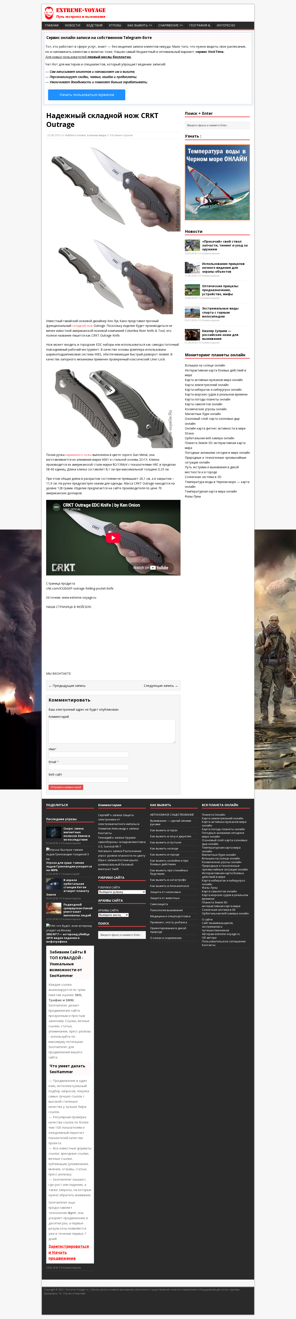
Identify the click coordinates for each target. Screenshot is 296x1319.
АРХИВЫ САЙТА (108, 910)
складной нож (83, 326)
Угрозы (115, 25)
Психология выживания (166, 910)
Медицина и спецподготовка (170, 916)
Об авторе (209, 938)
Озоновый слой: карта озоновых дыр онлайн (224, 842)
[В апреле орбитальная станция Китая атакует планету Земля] (53, 887)
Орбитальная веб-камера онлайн (209, 438)
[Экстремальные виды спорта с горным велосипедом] (192, 315)
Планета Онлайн (213, 815)
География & (199, 25)
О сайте (207, 919)
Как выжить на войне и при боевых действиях (169, 862)
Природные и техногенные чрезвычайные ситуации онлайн (225, 867)
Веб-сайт (55, 774)
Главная (52, 25)
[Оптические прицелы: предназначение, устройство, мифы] (192, 293)
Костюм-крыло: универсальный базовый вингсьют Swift (118, 864)
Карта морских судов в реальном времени (216, 394)
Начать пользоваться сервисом (87, 94)
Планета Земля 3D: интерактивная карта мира (221, 904)
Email (53, 762)
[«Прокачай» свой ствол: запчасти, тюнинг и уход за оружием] (192, 248)
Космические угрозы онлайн (206, 409)
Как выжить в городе (164, 854)
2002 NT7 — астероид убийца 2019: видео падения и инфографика (67, 937)
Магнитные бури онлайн (203, 414)
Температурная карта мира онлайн (211, 491)
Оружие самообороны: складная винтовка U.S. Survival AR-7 (122, 842)
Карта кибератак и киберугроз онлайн (213, 389)
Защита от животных (165, 898)
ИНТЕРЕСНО (226, 25)
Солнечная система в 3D (203, 477)
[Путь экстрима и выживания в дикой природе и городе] (87, 17)
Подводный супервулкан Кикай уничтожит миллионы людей (78, 910)
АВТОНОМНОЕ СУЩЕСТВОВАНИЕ (172, 815)
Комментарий (59, 717)
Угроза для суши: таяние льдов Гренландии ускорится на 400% (69, 866)
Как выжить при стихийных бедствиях (169, 872)
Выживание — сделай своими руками (170, 822)
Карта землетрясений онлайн (207, 385)
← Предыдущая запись (67, 685)
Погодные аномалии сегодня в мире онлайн (217, 452)
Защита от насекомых (165, 892)
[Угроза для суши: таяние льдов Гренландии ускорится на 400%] (69, 859)
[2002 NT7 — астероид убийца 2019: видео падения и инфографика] (69, 930)
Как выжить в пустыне (165, 842)
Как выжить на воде (164, 848)
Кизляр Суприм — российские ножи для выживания (220, 335)
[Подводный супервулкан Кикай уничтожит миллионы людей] (53, 912)
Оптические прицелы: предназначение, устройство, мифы (220, 290)
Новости (72, 25)
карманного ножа (78, 455)
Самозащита (159, 904)
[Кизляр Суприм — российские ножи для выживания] (192, 338)
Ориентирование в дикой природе (168, 930)
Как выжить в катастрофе (168, 880)
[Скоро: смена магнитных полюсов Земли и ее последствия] (53, 836)
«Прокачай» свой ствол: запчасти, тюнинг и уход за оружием (225, 245)
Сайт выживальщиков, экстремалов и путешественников (217, 926)
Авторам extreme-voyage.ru (221, 934)
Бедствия (94, 25)
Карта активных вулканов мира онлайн (214, 380)
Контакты (105, 833)
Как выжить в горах (163, 830)
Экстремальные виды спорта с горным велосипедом (220, 312)
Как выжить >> (139, 25)
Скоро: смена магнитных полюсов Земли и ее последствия (76, 833)
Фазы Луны (193, 496)
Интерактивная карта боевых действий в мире (223, 875)
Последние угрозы (61, 819)
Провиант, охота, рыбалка (168, 922)
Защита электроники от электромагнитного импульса (118, 819)
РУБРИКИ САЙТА (109, 887)
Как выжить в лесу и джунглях (170, 836)
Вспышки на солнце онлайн (205, 365)
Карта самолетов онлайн (203, 404)
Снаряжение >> (170, 25)
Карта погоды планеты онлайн (207, 399)
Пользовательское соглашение (224, 941)
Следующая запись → (161, 685)
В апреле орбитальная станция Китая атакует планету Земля (67, 887)
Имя (52, 749)
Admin (69, 135)
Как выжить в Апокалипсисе (169, 886)
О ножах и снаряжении (166, 938)
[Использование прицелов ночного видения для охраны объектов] (192, 271)
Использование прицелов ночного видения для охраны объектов (223, 268)
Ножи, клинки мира (91, 135)
